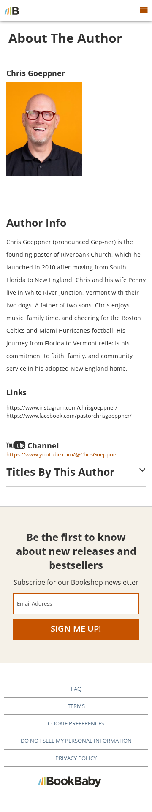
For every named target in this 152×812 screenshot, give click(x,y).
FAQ (76, 689)
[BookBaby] (11, 10)
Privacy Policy (76, 758)
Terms (76, 706)
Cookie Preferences (76, 723)
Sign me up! (76, 628)
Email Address (34, 603)
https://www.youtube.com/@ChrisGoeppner (62, 454)
